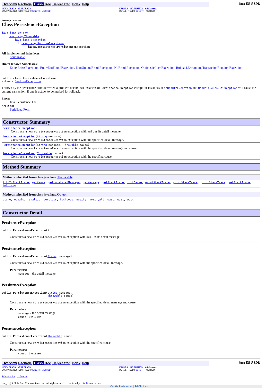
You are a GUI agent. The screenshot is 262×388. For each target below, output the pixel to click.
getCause (38, 182)
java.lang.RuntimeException (42, 43)
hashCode (66, 199)
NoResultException (127, 67)
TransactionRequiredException (222, 67)
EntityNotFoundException (57, 67)
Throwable (70, 144)
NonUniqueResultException (94, 67)
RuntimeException (28, 81)
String (42, 136)
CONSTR (35, 11)
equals (19, 199)
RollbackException (188, 67)
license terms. (93, 383)
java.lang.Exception (30, 39)
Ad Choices (141, 386)
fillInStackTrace (16, 182)
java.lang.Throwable (23, 36)
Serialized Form (20, 109)
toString (9, 185)
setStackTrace (239, 182)
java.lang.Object (15, 32)
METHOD (46, 11)
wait (110, 199)
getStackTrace (113, 182)
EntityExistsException (24, 67)
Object (61, 194)
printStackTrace (157, 182)
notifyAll (96, 199)
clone (7, 199)
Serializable (17, 57)
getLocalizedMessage (64, 182)
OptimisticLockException (157, 67)
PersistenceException (19, 128)
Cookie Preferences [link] (121, 386)
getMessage (91, 182)
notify (81, 199)
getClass (50, 199)
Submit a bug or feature (14, 376)
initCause (134, 182)
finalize (33, 199)
